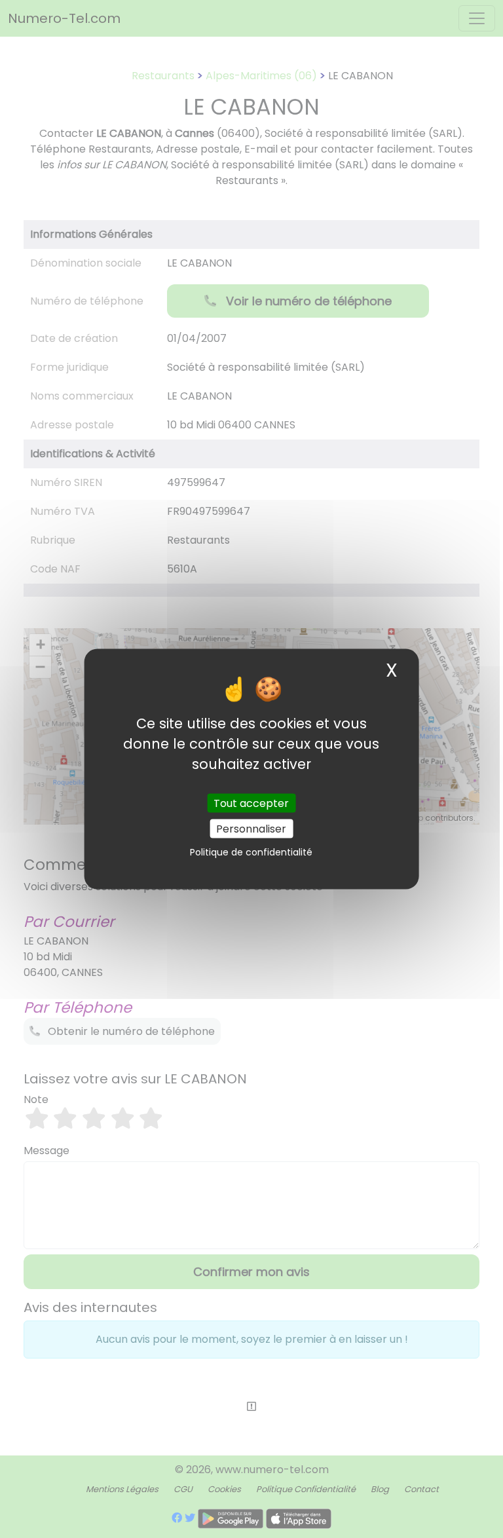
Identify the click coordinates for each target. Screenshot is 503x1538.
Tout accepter (251, 802)
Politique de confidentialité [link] (251, 851)
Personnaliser (251, 828)
